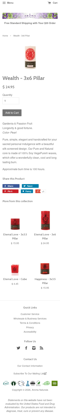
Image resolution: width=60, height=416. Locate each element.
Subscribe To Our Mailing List (29, 373)
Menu (10, 2)
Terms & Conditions (30, 322)
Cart (55, 2)
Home (5, 35)
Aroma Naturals (40, 389)
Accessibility (30, 331)
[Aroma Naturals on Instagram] (34, 348)
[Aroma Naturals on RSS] (41, 348)
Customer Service (30, 314)
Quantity (7, 95)
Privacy (30, 327)
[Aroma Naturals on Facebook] (26, 348)
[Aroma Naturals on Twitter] (18, 348)
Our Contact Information (30, 365)
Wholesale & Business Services (30, 318)
